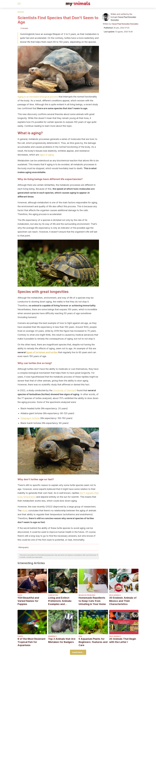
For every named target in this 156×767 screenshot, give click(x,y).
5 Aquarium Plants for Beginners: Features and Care (93, 642)
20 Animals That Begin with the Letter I (122, 640)
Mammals (52, 636)
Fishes (20, 636)
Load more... (78, 652)
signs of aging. (46, 154)
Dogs (20, 595)
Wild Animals (115, 595)
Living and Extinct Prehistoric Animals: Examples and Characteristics (60, 601)
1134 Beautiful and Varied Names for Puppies (28, 601)
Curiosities (53, 595)
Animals (21, 12)
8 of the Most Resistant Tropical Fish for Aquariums (31, 642)
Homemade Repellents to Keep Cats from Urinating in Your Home (92, 601)
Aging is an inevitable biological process (38, 96)
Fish (80, 636)
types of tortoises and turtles (42, 352)
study (25, 510)
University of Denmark (64, 390)
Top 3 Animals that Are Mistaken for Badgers (61, 640)
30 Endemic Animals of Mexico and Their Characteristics (122, 601)
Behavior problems (87, 595)
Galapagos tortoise (30, 418)
